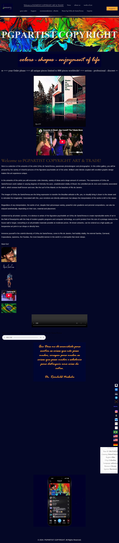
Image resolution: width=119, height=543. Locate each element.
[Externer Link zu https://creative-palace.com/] (115, 441)
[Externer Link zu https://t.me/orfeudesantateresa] (59, 526)
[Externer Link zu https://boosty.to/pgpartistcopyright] (116, 425)
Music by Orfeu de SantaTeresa (72, 11)
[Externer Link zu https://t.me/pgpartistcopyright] (116, 398)
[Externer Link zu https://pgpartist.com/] (115, 437)
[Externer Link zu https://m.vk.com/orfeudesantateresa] (116, 390)
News (69, 5)
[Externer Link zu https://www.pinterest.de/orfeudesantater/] (116, 386)
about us (77, 5)
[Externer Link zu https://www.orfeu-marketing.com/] (115, 445)
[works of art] (59, 66)
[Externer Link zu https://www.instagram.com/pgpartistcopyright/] (116, 412)
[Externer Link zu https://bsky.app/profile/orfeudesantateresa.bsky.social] (116, 420)
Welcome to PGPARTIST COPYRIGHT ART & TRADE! (44, 5)
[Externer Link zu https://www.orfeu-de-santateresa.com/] (115, 433)
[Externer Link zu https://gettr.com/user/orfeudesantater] (116, 402)
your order (23, 11)
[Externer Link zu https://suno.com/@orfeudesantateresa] (8, 288)
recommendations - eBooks (49, 11)
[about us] (8, 261)
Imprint (89, 11)
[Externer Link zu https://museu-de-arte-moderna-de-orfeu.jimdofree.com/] (59, 126)
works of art (88, 5)
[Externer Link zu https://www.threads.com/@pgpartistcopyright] (116, 416)
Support (33, 11)
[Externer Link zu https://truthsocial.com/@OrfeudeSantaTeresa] (115, 408)
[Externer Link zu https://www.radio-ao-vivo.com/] (8, 312)
